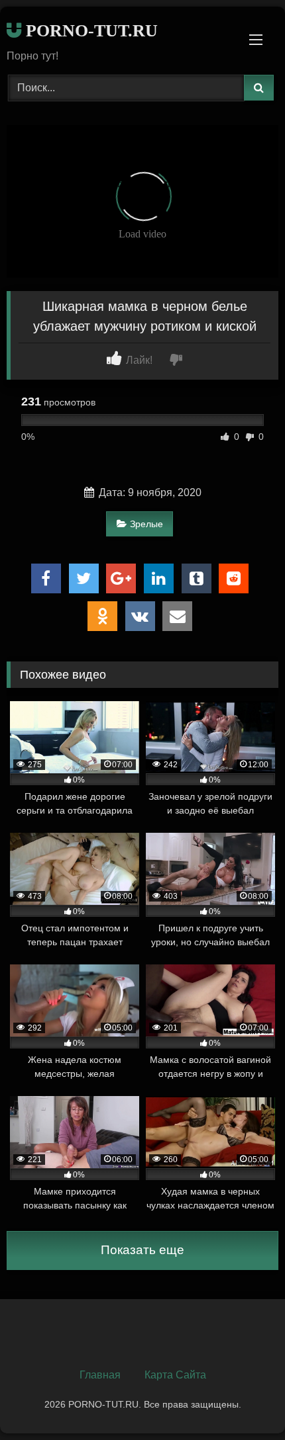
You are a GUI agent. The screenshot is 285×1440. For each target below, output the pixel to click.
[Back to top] (243, 1401)
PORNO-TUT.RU (89, 30)
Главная (100, 1374)
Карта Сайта (175, 1374)
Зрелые (146, 524)
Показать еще (142, 1250)
